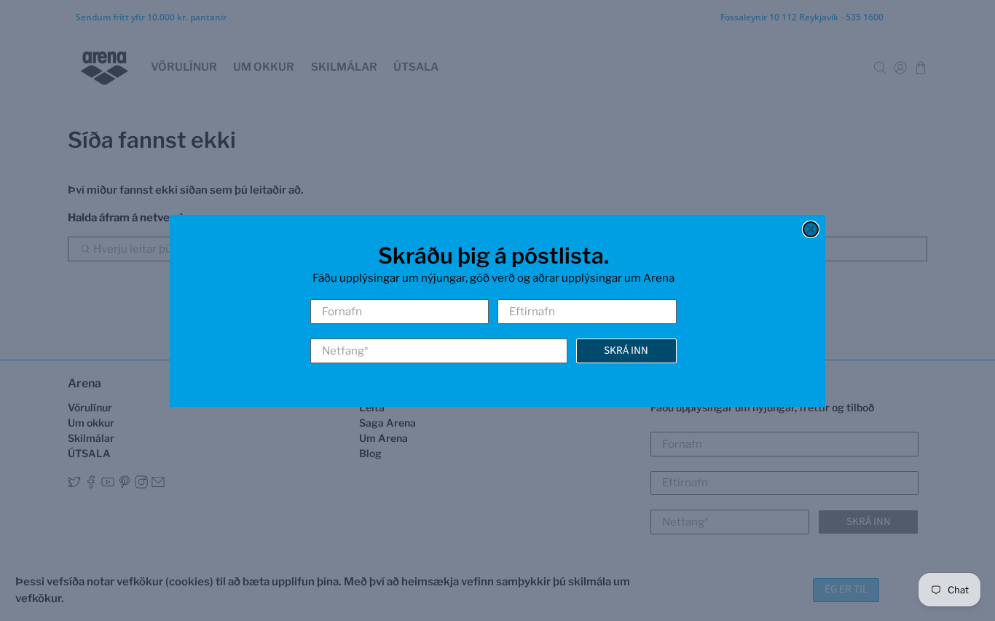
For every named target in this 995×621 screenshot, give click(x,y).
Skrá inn (626, 349)
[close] (810, 229)
